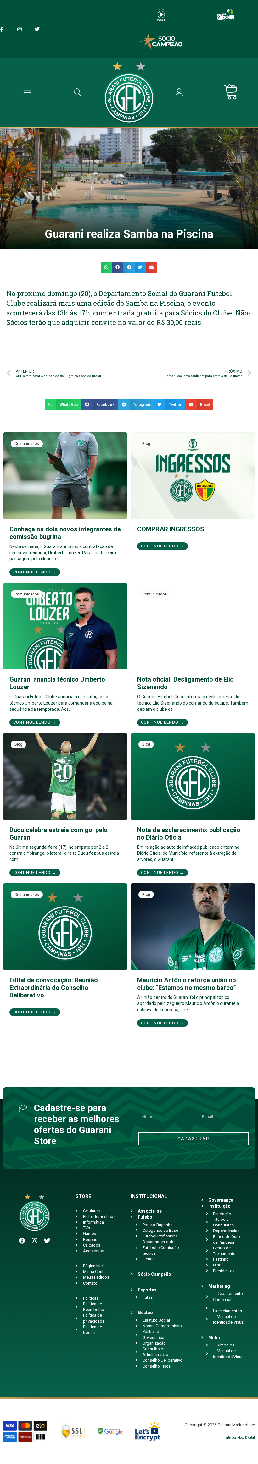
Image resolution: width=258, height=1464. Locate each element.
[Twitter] (47, 1241)
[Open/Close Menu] (27, 92)
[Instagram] (34, 1241)
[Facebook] (22, 1241)
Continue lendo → (34, 572)
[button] (106, 267)
